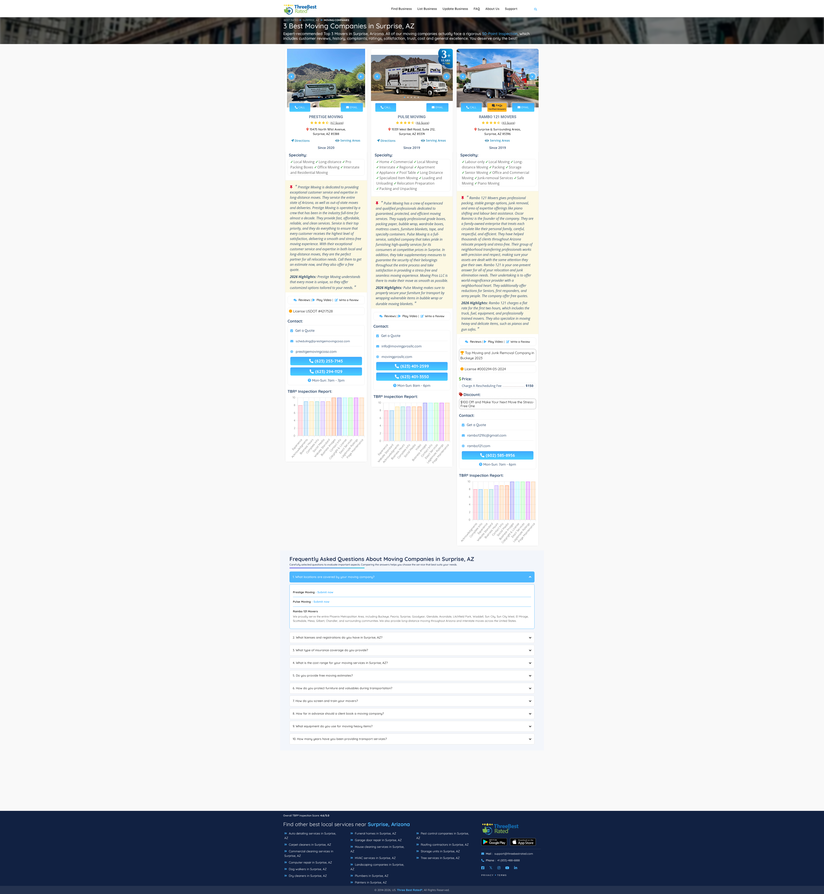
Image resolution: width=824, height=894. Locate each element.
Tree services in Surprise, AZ (440, 858)
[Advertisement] (412, 780)
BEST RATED (291, 20)
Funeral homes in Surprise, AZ (375, 833)
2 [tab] (322, 97)
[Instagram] (498, 867)
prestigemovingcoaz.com (316, 351)
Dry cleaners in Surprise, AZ (307, 876)
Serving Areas (350, 140)
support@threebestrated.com (513, 853)
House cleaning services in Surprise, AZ (377, 849)
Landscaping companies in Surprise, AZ (377, 867)
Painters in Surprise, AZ (370, 882)
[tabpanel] (326, 78)
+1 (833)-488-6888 (508, 860)
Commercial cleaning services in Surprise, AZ (308, 853)
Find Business (401, 9)
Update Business (455, 9)
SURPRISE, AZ (311, 20)
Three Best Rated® (409, 890)
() (337, 122)
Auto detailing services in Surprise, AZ (310, 835)
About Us (492, 9)
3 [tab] (325, 97)
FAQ (477, 9)
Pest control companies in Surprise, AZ (442, 835)
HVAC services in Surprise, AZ (375, 858)
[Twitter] (490, 867)
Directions (302, 141)
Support (511, 9)
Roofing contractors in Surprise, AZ (444, 845)
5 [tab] (332, 97)
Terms (502, 875)
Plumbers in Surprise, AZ (371, 876)
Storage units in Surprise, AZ (440, 851)
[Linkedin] (515, 867)
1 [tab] (319, 97)
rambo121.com (478, 446)
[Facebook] (482, 867)
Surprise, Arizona (389, 824)
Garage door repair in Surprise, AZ (378, 840)
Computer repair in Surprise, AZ (310, 862)
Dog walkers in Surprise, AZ (307, 869)
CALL (301, 107)
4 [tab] (329, 97)
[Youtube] (507, 867)
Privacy (487, 875)
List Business (427, 9)
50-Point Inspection (500, 33)
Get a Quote (305, 330)
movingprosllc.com (397, 357)
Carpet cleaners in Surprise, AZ (309, 845)
